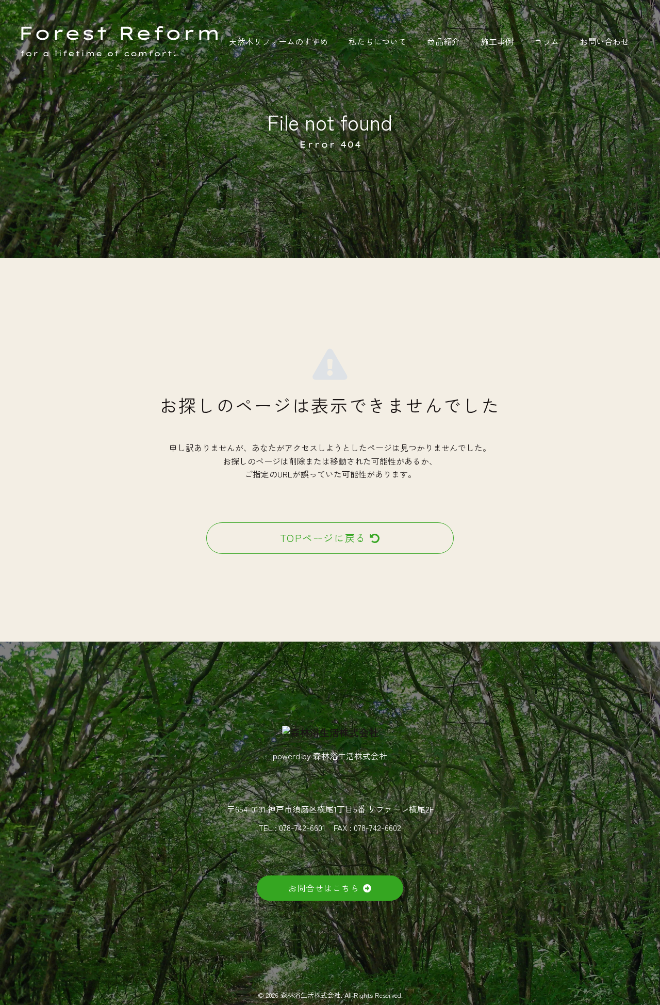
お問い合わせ (604, 41)
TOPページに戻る (323, 538)
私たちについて (377, 41)
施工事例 (497, 41)
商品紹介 (443, 41)
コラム (546, 41)
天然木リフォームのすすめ (278, 41)
